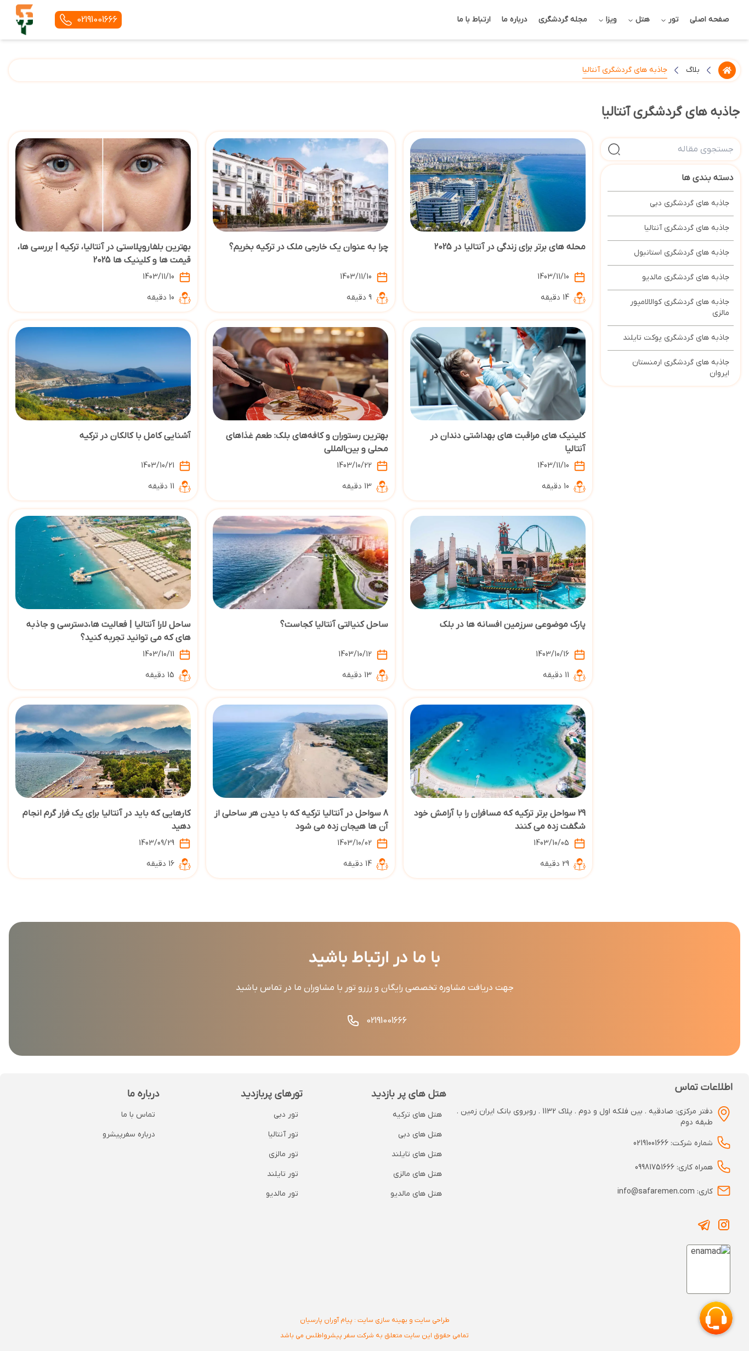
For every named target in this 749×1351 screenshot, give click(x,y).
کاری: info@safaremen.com (665, 1191)
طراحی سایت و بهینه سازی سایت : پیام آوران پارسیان (375, 1320)
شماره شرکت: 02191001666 (673, 1143)
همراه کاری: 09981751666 (674, 1167)
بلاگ (693, 70)
